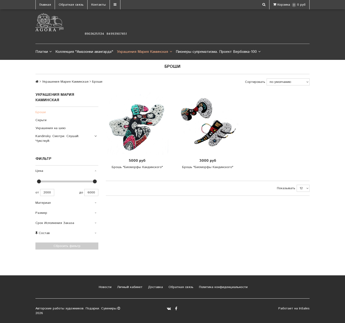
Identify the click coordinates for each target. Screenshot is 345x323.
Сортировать (255, 82)
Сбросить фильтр (67, 246)
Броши (40, 112)
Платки (41, 51)
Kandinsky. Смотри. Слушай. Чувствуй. (57, 138)
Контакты (98, 4)
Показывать (286, 188)
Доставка (155, 287)
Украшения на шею (50, 128)
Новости (104, 287)
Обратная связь (71, 4)
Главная (45, 4)
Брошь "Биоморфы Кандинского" (137, 167)
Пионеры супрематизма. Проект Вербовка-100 (216, 51)
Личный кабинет (129, 287)
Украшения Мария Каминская (142, 51)
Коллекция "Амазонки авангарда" (84, 51)
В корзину (138, 123)
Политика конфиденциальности (223, 287)
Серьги (40, 120)
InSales (304, 308)
